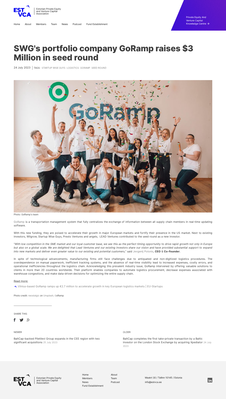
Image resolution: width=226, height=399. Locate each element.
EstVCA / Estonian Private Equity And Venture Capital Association (37, 11)
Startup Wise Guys (53, 67)
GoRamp (85, 67)
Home (17, 24)
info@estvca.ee (153, 382)
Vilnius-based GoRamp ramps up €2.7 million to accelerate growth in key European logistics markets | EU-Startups (90, 286)
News (65, 24)
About (28, 24)
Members (41, 24)
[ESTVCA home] (37, 380)
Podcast (77, 24)
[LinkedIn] (210, 380)
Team (54, 24)
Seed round (98, 67)
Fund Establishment (97, 24)
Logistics (73, 67)
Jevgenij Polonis (143, 251)
